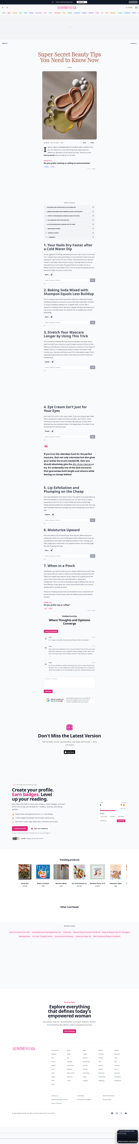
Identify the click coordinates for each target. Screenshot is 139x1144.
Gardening (127, 13)
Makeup (69, 1069)
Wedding (91, 13)
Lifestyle (70, 13)
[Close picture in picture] (119, 1131)
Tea (45, 608)
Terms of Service (56, 1103)
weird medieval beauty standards (106, 936)
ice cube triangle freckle (42, 936)
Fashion (85, 1058)
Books (3, 13)
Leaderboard (103, 821)
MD (62, 142)
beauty (5, 43)
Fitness (50, 13)
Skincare (69, 1077)
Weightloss (117, 1080)
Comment (48, 691)
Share (92, 143)
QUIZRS (93, 168)
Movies (101, 1069)
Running (15, 13)
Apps (68, 1050)
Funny (53, 1062)
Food (20, 13)
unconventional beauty (64, 936)
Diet (107, 13)
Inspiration (77, 13)
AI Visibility (80, 1096)
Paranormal (38, 13)
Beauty (116, 1050)
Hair (102, 13)
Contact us (54, 1096)
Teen (52, 1080)
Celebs (85, 1054)
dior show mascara (82, 464)
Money (85, 1069)
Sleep (64, 13)
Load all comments (51, 631)
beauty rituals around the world (86, 932)
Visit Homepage (69, 1031)
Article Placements (109, 1096)
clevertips (67, 932)
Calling (52, 167)
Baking (31, 13)
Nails (53, 1073)
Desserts (117, 1054)
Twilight (85, 1080)
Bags (9, 13)
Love (45, 13)
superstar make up (83, 936)
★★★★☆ (133, 43)
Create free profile (20, 828)
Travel (97, 13)
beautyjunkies (24, 936)
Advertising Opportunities (59, 1099)
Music (116, 1069)
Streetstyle (57, 13)
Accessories (55, 1050)
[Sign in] (136, 7)
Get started (121, 821)
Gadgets (69, 1062)
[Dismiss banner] (92, 697)
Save (84, 143)
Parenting (86, 1073)
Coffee (50, 608)
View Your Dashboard (41, 828)
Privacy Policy (107, 1099)
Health (134, 13)
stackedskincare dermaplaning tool (46, 932)
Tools (53, 1084)
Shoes (25, 13)
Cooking (120, 13)
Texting (46, 167)
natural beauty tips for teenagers (116, 932)
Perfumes (102, 1073)
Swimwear (113, 13)
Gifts (100, 1062)
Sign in (48, 833)
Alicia (47, 143)
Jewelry (101, 1065)
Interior (85, 1065)
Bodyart (84, 13)
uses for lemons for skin (19, 932)
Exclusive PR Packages (84, 1099)
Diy (68, 1058)
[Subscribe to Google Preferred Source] (55, 700)
